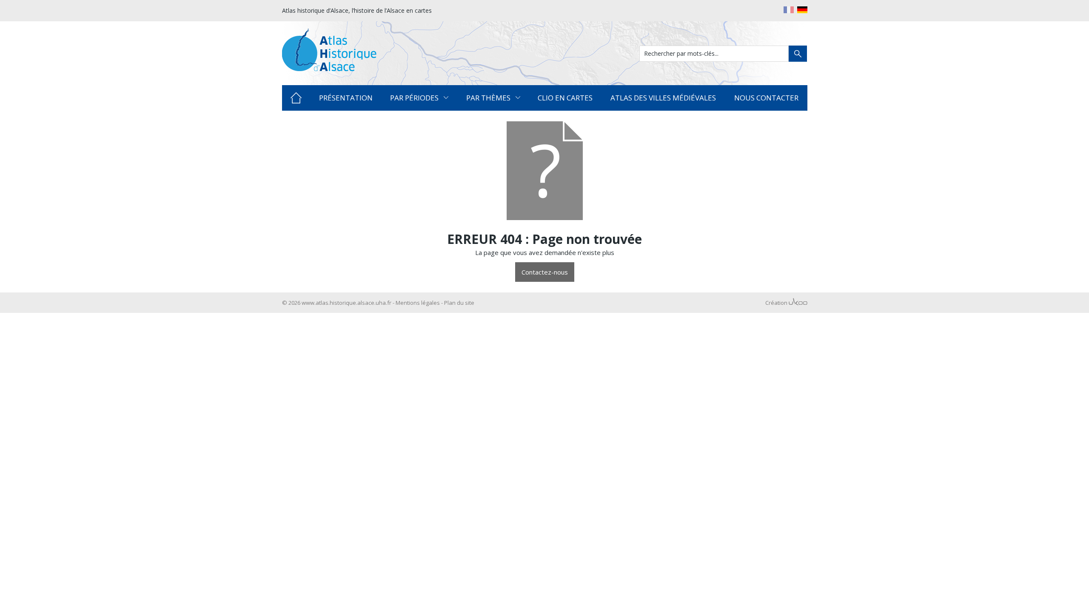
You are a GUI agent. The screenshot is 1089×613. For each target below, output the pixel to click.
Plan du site (459, 302)
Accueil (296, 98)
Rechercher (798, 54)
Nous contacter (766, 98)
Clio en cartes (565, 98)
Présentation (346, 98)
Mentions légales (418, 302)
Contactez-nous (545, 272)
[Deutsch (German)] (802, 9)
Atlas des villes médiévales (663, 98)
